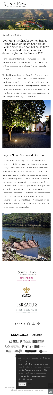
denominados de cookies (27, 364)
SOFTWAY (38, 390)
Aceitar (22, 384)
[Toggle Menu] (49, 4)
